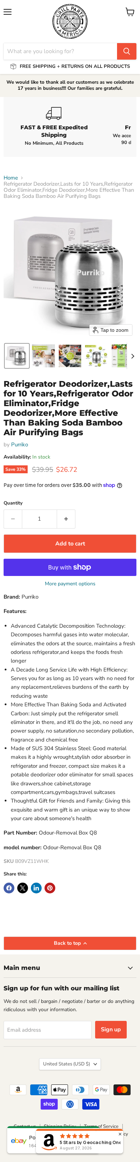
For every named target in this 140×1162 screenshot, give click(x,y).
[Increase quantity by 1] (66, 519)
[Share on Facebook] (9, 888)
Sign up (111, 1029)
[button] (17, 356)
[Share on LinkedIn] (36, 888)
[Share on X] (22, 888)
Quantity (13, 503)
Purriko (19, 444)
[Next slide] (132, 356)
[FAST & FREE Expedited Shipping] (54, 127)
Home (11, 178)
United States (66, 1064)
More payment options (70, 584)
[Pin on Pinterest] (50, 888)
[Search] (126, 51)
